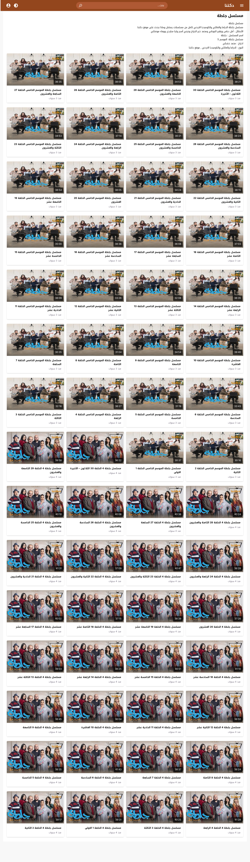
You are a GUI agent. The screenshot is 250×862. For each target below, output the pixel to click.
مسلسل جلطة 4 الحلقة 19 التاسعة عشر (158, 627)
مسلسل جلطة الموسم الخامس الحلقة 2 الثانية (217, 470)
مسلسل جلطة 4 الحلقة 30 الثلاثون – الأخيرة (95, 468)
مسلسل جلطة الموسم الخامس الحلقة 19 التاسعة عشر (37, 200)
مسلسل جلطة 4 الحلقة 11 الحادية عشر (159, 727)
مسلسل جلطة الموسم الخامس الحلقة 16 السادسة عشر (97, 254)
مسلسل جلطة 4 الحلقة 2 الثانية (43, 828)
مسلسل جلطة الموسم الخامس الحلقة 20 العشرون (97, 200)
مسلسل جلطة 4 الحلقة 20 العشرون (219, 627)
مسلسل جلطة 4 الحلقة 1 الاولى (103, 828)
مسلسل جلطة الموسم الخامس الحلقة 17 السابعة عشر (157, 254)
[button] (80, 5)
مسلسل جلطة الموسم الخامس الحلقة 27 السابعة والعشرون (37, 92)
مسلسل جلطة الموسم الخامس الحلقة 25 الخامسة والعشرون (157, 146)
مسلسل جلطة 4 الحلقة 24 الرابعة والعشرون (215, 576)
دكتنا (229, 5)
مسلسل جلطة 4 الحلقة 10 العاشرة (101, 727)
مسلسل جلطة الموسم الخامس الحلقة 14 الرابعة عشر (217, 308)
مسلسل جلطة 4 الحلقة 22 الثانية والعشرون (96, 576)
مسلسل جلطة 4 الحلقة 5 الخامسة (41, 777)
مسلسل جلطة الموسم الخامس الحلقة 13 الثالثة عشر (157, 308)
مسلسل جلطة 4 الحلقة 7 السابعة (161, 777)
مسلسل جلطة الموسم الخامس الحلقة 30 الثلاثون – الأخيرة (216, 92)
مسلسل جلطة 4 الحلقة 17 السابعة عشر (38, 627)
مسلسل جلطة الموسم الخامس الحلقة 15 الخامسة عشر (38, 254)
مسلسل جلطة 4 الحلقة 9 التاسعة (42, 727)
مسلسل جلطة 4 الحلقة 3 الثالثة (162, 828)
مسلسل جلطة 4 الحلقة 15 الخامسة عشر (158, 677)
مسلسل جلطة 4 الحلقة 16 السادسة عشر (216, 677)
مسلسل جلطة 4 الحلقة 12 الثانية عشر (218, 727)
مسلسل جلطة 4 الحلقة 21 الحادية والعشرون (35, 576)
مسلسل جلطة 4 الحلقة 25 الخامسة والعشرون (41, 524)
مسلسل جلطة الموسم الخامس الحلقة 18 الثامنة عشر (217, 254)
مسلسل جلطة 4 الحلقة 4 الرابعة (221, 828)
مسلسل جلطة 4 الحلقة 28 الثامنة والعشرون (214, 522)
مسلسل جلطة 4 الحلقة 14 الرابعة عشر (99, 677)
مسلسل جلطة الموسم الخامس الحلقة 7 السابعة (38, 362)
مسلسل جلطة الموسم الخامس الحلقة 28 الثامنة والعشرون (97, 92)
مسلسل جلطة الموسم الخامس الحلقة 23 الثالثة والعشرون (37, 146)
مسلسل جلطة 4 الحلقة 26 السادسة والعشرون (100, 524)
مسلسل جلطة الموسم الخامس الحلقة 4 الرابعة (98, 416)
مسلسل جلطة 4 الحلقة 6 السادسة (101, 777)
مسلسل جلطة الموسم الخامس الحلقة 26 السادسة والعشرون (216, 146)
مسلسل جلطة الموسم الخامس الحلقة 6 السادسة (217, 416)
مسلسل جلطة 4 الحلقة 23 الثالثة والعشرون (155, 576)
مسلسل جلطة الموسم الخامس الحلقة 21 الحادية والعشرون (157, 200)
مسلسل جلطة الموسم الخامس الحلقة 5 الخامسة (158, 416)
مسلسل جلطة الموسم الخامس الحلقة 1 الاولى (158, 470)
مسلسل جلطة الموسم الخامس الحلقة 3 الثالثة (38, 416)
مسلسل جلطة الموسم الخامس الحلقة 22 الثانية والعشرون (216, 200)
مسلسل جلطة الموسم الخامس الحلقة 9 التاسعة (158, 362)
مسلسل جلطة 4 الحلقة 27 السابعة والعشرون (161, 524)
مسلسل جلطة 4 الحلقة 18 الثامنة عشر (99, 627)
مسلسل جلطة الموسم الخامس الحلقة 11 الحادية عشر (38, 308)
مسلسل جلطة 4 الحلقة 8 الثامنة (221, 777)
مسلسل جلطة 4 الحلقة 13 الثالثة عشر (39, 677)
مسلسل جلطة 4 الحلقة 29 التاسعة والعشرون (41, 470)
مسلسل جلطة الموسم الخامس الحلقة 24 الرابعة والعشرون (97, 146)
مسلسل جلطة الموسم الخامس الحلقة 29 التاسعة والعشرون (157, 92)
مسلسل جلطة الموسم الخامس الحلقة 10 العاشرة (217, 362)
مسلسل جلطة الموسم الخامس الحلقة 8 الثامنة (98, 362)
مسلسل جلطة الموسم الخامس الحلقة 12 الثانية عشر (97, 308)
